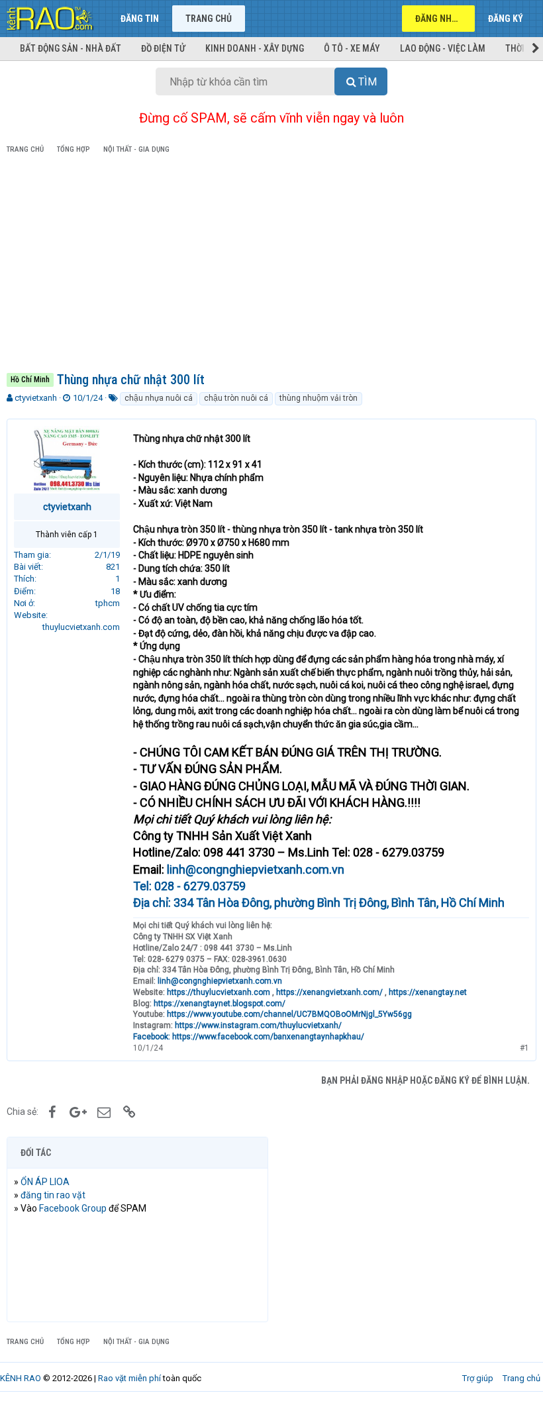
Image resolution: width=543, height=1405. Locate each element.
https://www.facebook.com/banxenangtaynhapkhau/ (268, 1036)
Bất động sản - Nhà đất (70, 48)
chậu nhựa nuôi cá (158, 398)
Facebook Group (73, 1208)
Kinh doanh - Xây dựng (254, 48)
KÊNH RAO (20, 1378)
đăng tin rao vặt (53, 1195)
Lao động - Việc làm (442, 48)
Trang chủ (208, 18)
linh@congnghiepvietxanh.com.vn (255, 869)
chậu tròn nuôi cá (236, 398)
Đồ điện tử (163, 48)
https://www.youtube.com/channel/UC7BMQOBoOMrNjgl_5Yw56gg (289, 1014)
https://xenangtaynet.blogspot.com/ (219, 1003)
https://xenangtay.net (428, 992)
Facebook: (152, 1036)
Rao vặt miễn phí (129, 1378)
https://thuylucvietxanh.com (218, 992)
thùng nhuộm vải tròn (318, 398)
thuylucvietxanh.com (81, 627)
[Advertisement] (271, 265)
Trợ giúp (477, 1378)
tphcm (107, 603)
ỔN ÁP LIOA (45, 1181)
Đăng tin (140, 18)
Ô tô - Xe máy (352, 48)
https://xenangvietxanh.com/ (329, 992)
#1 (524, 1048)
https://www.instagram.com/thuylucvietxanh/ (258, 1025)
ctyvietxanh (36, 398)
